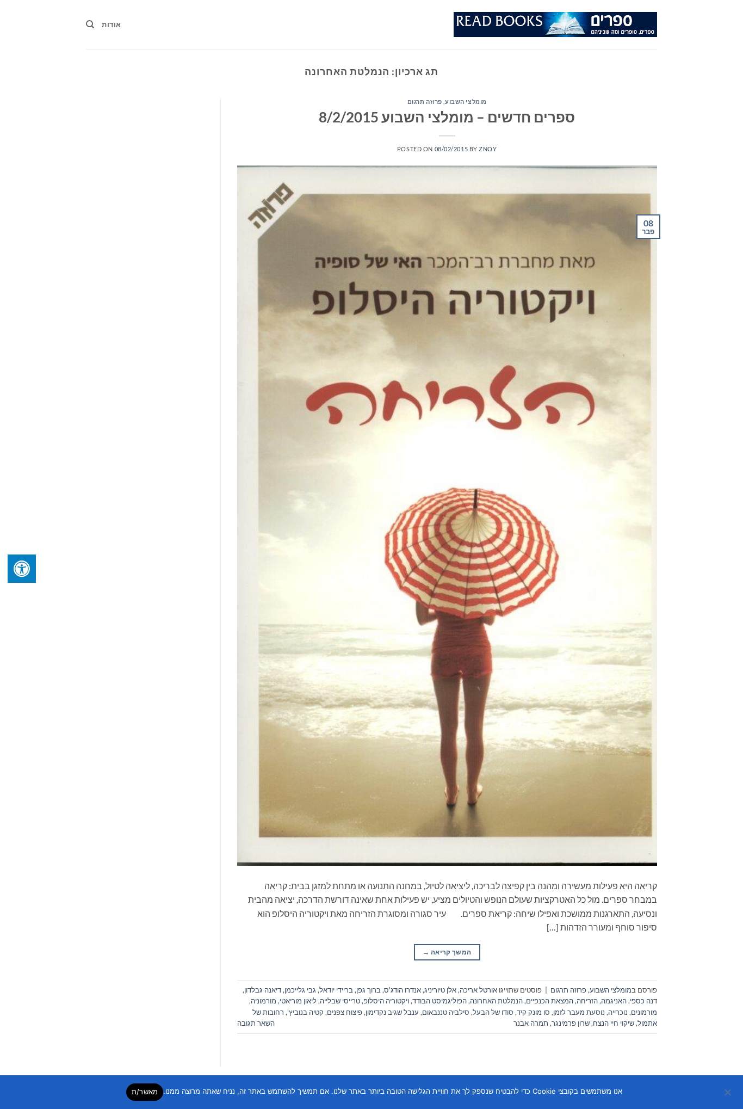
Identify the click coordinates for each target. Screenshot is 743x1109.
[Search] (90, 24)
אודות (111, 24)
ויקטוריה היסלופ (386, 1000)
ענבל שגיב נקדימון (392, 1012)
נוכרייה (618, 1012)
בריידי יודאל (336, 989)
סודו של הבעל (493, 1012)
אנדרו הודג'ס (402, 989)
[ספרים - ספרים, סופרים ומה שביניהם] (555, 24)
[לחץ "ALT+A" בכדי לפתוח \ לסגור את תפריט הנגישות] (22, 568)
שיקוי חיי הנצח (613, 1023)
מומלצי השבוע (466, 101)
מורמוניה (263, 1000)
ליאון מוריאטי (298, 1000)
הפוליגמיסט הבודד (439, 1000)
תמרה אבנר (530, 1023)
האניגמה (614, 1000)
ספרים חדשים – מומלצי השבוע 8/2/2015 (447, 117)
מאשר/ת (145, 1091)
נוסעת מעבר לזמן (579, 1012)
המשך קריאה (447, 952)
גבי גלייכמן (300, 989)
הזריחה (587, 1000)
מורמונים (644, 1012)
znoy (488, 148)
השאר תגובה (256, 1023)
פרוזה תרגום (424, 101)
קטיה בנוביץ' (305, 1012)
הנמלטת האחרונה (496, 1000)
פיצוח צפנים (344, 1012)
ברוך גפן (368, 989)
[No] (728, 1095)
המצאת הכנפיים (549, 1000)
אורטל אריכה (478, 989)
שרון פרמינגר (571, 1023)
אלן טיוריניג (440, 989)
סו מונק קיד (533, 1012)
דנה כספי (643, 1000)
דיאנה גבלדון (262, 989)
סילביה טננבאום (445, 1012)
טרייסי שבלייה (340, 1000)
